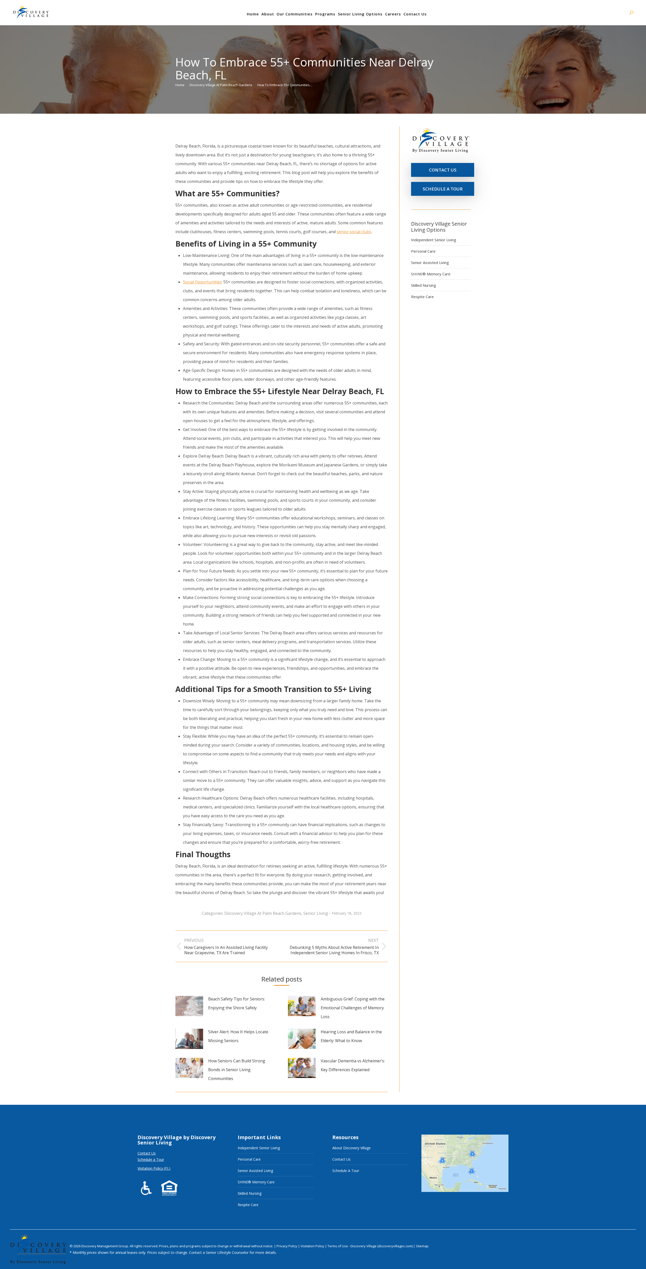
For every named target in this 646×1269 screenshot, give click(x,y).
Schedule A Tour (345, 1170)
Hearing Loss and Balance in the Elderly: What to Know (351, 1036)
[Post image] (189, 1006)
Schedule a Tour (151, 1159)
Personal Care (423, 251)
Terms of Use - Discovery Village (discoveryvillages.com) (370, 1246)
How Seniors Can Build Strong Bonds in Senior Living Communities (236, 1069)
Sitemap (422, 1246)
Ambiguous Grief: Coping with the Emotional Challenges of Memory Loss (353, 1007)
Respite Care (422, 296)
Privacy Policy (287, 1246)
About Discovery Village (351, 1147)
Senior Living (315, 913)
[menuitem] (253, 14)
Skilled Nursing (423, 285)
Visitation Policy (313, 1246)
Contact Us (147, 1153)
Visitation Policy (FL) (154, 1168)
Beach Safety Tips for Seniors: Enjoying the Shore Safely (236, 1003)
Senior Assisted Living (430, 262)
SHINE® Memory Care (430, 273)
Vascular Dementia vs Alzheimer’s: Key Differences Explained (353, 1065)
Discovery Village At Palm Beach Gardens (262, 913)
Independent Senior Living (433, 239)
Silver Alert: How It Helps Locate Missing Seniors (238, 1036)
